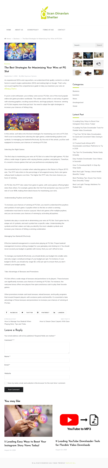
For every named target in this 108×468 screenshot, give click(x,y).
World (75, 106)
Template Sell (70, 463)
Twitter (29, 312)
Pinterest (45, 312)
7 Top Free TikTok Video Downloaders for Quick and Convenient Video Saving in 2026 (87, 136)
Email (7, 365)
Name (7, 356)
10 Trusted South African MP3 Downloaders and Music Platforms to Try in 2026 (88, 146)
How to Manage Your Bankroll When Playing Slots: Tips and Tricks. (17, 322)
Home (9, 30)
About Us (19, 30)
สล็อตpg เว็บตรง (10, 89)
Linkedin (61, 312)
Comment (8, 340)
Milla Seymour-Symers (29, 76)
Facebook (14, 312)
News (75, 99)
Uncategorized (78, 102)
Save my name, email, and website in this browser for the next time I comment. (36, 383)
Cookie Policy (32, 30)
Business (7, 64)
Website (7, 373)
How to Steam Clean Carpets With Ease (54, 321)
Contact (61, 30)
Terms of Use (48, 30)
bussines (76, 95)
